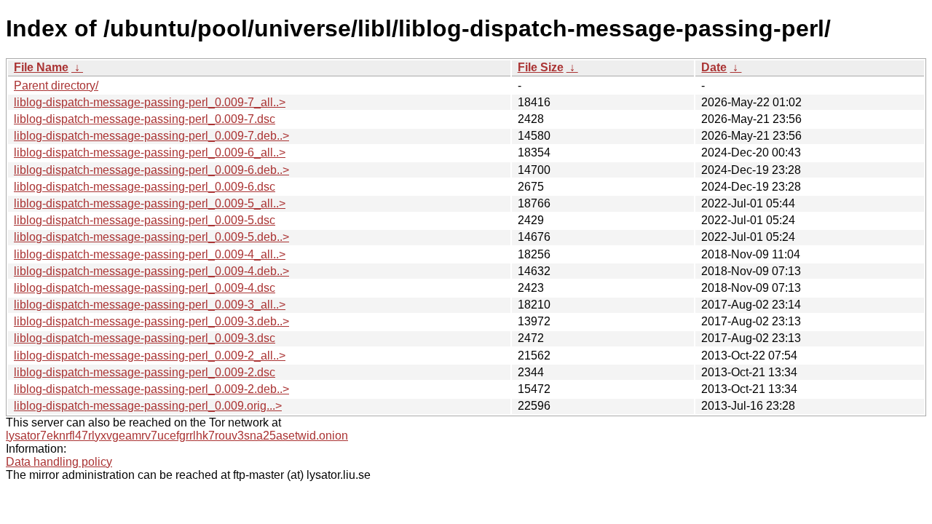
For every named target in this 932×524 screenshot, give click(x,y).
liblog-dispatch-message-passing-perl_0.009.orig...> (148, 406)
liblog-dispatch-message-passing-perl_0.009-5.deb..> (151, 237)
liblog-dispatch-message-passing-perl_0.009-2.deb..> (151, 389)
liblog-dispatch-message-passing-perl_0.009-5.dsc (144, 220)
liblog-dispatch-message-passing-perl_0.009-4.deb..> (151, 271)
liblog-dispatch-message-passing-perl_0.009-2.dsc (144, 372)
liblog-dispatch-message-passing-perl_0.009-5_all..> (149, 203)
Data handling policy (59, 462)
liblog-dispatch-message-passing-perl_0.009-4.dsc (144, 288)
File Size (541, 67)
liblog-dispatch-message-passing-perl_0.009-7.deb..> (151, 136)
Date (714, 67)
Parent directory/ (56, 85)
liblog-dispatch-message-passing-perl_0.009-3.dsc (144, 338)
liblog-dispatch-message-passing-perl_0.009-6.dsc (144, 186)
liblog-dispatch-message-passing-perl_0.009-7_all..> (149, 102)
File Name (41, 67)
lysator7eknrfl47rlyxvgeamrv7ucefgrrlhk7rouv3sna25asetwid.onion (177, 435)
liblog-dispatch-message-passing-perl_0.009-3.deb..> (151, 321)
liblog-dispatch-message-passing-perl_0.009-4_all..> (149, 254)
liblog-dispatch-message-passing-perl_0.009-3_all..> (149, 304)
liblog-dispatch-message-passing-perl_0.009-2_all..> (149, 355)
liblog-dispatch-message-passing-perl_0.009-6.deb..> (151, 170)
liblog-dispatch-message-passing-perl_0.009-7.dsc (144, 119)
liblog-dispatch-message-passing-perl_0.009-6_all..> (149, 152)
